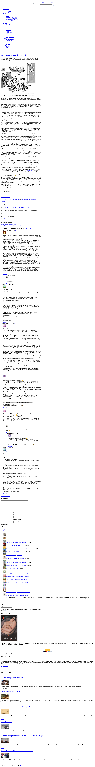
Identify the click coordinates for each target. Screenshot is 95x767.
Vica (17, 765)
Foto (7, 48)
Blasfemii (8, 24)
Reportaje (8, 46)
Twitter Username (17, 519)
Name (15, 512)
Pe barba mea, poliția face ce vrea (12, 678)
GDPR (7, 10)
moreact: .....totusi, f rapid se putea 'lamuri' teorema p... (17, 579)
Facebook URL (17, 521)
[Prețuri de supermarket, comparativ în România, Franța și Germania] (4, 548)
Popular (4, 530)
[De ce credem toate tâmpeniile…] (4, 539)
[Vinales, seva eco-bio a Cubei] (5, 698)
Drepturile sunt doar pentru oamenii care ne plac (16, 536)
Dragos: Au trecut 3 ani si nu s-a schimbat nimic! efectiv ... (18, 582)
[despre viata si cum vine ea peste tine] (37, 3)
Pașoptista (5, 23)
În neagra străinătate (10, 37)
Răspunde (5, 274)
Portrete (7, 31)
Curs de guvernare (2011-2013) (12, 17)
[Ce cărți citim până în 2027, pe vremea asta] (4, 558)
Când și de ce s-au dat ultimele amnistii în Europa (17, 751)
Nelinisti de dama (9, 40)
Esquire (7, 16)
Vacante (7, 49)
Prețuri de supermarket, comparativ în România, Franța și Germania (20, 548)
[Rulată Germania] (5, 728)
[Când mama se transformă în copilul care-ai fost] (4, 542)
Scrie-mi (7, 12)
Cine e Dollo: (6, 9)
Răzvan (21, 765)
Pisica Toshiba (9, 42)
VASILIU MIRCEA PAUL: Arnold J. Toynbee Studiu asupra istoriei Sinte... (22, 588)
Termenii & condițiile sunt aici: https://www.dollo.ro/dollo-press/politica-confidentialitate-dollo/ (21, 609)
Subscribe (29, 228)
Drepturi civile (9, 27)
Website (15, 517)
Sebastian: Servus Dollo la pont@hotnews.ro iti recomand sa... (19, 585)
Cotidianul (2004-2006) (10, 20)
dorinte (12, 199)
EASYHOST (7, 765)
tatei (9, 120)
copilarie (9, 199)
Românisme (8, 30)
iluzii (16, 199)
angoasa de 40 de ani (27, 170)
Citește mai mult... (4, 666)
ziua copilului (33, 199)
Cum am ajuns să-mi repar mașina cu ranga (15, 545)
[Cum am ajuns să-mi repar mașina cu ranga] (4, 545)
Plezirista (5, 38)
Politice (7, 25)
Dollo (7, 275)
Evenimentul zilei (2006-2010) (12, 19)
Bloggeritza (5, 28)
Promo (7, 35)
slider (27, 199)
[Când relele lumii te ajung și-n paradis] (4, 555)
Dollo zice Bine (44, 3)
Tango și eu (8, 44)
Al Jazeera (8, 14)
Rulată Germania (6, 722)
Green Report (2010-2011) (11, 18)
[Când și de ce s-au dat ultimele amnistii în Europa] (5, 757)
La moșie (7, 33)
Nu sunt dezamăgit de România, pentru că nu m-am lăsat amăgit (22, 736)
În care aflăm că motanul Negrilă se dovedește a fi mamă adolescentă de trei (16, 225)
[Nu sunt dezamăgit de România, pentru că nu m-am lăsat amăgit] (5, 742)
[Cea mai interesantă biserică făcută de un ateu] (4, 551)
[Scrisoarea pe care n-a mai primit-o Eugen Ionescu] (5, 713)
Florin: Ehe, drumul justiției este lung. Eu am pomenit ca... (18, 592)
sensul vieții (23, 199)
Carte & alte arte (9, 41)
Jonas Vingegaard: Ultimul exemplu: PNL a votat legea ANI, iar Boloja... (21, 573)
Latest (4, 529)
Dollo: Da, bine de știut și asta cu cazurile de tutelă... (17, 595)
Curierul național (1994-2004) (12, 21)
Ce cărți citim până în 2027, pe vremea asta (15, 558)
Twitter (45, 2)
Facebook (49, 2)
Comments (5, 531)
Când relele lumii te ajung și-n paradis (14, 555)
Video (7, 47)
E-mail (15, 514)
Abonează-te (8, 11)
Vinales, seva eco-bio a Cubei (10, 691)
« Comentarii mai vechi (5, 496)
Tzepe (7, 26)
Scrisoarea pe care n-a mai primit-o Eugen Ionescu (17, 707)
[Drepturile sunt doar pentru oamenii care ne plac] (4, 536)
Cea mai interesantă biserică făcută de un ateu (15, 551)
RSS (52, 2)
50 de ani (5, 199)
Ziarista (4, 13)
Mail (43, 2)
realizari (18, 199)
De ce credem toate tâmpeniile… (13, 539)
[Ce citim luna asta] (9, 641)
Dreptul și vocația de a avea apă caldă (8, 224)
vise (29, 199)
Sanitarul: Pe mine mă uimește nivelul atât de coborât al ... (18, 576)
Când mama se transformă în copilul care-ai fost (16, 542)
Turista (4, 45)
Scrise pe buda (9, 32)
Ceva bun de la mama (10, 39)
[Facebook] (6, 451)
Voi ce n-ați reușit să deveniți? (14, 55)
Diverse (7, 34)
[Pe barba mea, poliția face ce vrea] (5, 684)
